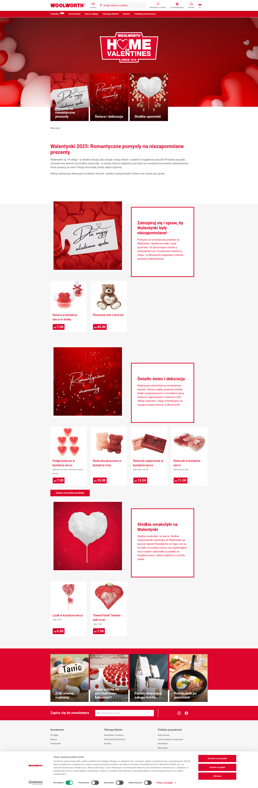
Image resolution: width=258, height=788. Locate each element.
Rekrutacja (162, 748)
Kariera (126, 13)
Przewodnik (55, 743)
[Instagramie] (179, 713)
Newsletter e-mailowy (157, 7)
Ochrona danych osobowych (170, 739)
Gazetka (93, 7)
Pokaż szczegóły (165, 783)
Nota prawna (163, 735)
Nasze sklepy (91, 13)
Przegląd (54, 735)
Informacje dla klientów (114, 739)
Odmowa (217, 776)
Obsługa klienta (111, 13)
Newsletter (163, 743)
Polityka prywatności (145, 13)
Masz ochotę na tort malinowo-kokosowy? (107, 693)
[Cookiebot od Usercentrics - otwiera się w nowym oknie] (35, 783)
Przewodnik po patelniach (185, 695)
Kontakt (191, 7)
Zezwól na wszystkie (217, 758)
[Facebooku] (186, 713)
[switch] (95, 782)
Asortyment (74, 13)
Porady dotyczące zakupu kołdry (148, 695)
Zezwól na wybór (217, 767)
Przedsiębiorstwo (177, 7)
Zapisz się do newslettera (69, 713)
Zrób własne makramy (64, 695)
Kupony (53, 739)
